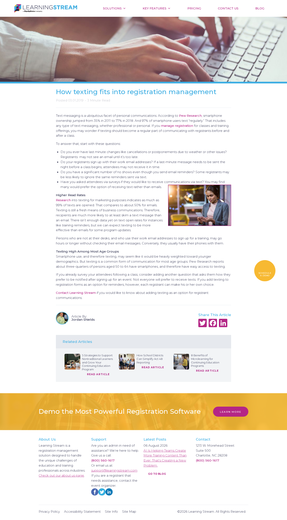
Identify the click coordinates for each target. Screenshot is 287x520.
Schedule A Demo (264, 274)
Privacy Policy (49, 512)
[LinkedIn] (223, 323)
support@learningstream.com (114, 470)
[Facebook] (213, 323)
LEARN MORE (230, 411)
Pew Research (190, 116)
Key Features (154, 8)
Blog (259, 8)
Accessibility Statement (82, 512)
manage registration (177, 126)
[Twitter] (202, 323)
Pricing (194, 8)
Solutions (112, 8)
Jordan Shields (83, 320)
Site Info (111, 512)
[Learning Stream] (45, 8)
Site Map (129, 512)
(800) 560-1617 (103, 460)
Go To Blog (156, 473)
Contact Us (228, 8)
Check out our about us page (61, 475)
